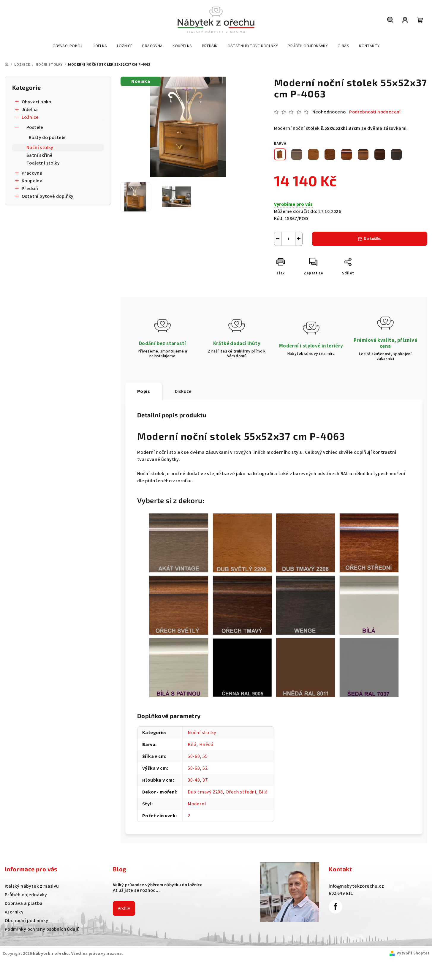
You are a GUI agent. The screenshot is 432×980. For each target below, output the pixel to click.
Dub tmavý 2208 (205, 792)
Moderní (197, 804)
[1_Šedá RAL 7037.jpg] (369, 667)
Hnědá (206, 744)
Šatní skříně (39, 155)
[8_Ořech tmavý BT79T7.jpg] (242, 605)
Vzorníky (14, 912)
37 (205, 780)
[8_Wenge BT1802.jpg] (305, 605)
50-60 (194, 756)
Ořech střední (241, 792)
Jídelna (30, 109)
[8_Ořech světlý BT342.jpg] (178, 605)
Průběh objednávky (26, 895)
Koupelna (32, 181)
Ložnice (30, 117)
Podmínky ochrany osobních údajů (42, 929)
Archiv (124, 908)
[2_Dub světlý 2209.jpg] (242, 542)
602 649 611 (341, 893)
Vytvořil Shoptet (413, 953)
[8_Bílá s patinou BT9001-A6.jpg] (178, 667)
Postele (34, 127)
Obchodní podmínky (26, 920)
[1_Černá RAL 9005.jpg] (242, 667)
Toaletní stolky (43, 163)
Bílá (192, 744)
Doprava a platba (23, 903)
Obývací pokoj (37, 102)
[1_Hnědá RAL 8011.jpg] (305, 667)
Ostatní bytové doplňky (48, 196)
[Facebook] (335, 906)
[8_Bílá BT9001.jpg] (369, 605)
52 (205, 768)
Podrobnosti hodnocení (375, 112)
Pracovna (32, 173)
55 (205, 756)
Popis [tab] (143, 391)
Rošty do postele (47, 137)
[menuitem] (67, 46)
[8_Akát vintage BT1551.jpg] (178, 542)
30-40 (194, 780)
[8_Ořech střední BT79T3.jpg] (369, 542)
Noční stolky (39, 147)
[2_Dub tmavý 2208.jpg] (305, 542)
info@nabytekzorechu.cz (356, 886)
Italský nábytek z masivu (32, 886)
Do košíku (373, 239)
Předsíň (30, 188)
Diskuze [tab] (183, 391)
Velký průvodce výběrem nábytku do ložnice (157, 885)
